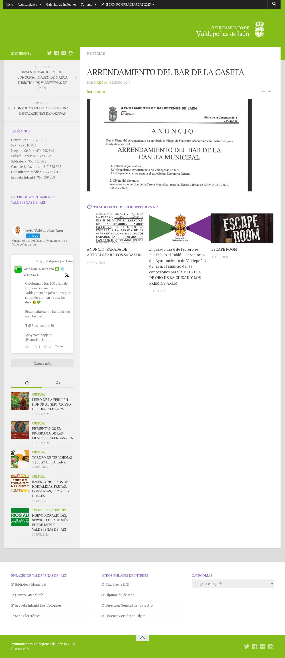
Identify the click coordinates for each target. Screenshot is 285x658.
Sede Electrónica (28, 615)
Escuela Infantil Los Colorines (38, 605)
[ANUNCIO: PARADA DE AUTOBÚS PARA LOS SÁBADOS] (118, 228)
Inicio (9, 4)
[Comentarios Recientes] (57, 383)
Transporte (41, 510)
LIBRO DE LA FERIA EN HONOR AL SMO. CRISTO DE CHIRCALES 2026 (51, 404)
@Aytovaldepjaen (39, 335)
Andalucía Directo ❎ (41, 269)
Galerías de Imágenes (61, 4)
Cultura (38, 394)
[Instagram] (70, 53)
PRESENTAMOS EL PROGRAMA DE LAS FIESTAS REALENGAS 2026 (52, 433)
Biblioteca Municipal (30, 584)
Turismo (86, 4)
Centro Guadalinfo (29, 595)
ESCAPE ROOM (224, 249)
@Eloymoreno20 (41, 325)
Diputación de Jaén (120, 595)
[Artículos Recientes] (26, 383)
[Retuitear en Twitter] (36, 261)
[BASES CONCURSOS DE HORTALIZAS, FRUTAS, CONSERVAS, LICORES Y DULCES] (20, 483)
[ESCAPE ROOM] (242, 228)
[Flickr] (63, 53)
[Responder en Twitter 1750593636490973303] (28, 347)
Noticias (96, 53)
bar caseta (96, 91)
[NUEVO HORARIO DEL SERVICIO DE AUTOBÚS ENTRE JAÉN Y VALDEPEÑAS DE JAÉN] (20, 517)
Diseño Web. (20, 648)
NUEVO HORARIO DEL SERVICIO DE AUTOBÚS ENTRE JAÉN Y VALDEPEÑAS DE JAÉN (50, 522)
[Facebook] (56, 53)
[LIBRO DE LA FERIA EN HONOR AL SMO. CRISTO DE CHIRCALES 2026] (20, 401)
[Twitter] (49, 53)
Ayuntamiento (27, 4)
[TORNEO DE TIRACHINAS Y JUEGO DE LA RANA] (20, 459)
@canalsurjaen (36, 339)
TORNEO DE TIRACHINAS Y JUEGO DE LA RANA (52, 459)
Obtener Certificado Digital (126, 615)
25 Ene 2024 (31, 274)
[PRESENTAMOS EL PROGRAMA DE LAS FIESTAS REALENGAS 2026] (20, 430)
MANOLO (101, 82)
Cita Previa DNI (117, 584)
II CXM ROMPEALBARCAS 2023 (128, 4)
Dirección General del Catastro (129, 605)
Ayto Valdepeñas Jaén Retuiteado (59, 261)
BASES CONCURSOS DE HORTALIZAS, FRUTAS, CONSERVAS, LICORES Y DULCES (50, 488)
